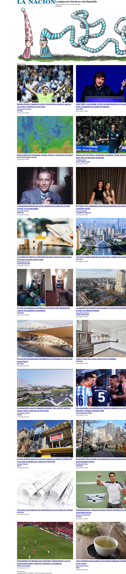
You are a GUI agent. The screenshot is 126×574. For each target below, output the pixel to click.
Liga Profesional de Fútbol (84, 413)
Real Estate (79, 259)
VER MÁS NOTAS (21, 571)
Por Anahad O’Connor (82, 566)
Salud (77, 567)
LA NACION (58, 6)
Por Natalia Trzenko (23, 211)
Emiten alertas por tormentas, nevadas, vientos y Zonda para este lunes (45, 155)
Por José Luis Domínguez (24, 109)
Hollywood (20, 212)
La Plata (19, 415)
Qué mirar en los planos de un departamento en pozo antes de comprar (45, 510)
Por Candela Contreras (23, 262)
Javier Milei (79, 109)
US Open (20, 111)
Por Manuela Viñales (82, 464)
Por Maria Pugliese (22, 464)
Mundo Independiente (24, 566)
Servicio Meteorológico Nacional (27, 157)
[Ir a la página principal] (36, 3)
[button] (45, 84)
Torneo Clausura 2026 (83, 162)
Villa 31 (19, 466)
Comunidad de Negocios (83, 212)
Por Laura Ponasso (81, 211)
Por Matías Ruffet (81, 160)
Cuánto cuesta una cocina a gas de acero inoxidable (96, 359)
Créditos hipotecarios (23, 263)
